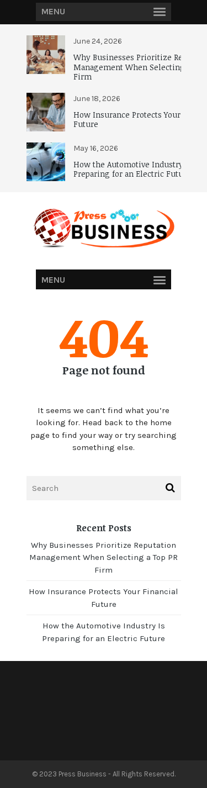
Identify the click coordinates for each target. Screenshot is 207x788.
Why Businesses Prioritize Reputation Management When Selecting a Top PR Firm (103, 557)
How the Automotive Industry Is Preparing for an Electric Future (132, 169)
